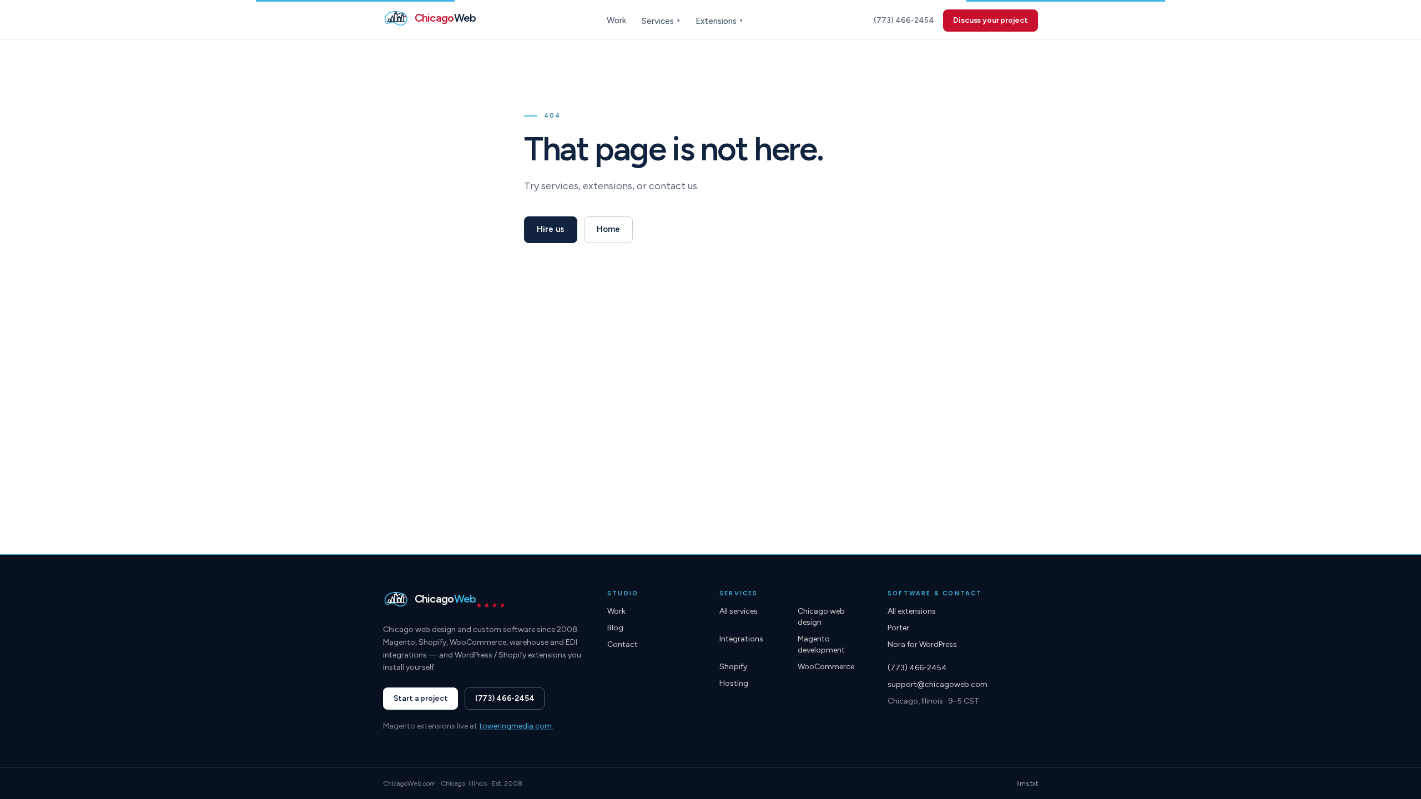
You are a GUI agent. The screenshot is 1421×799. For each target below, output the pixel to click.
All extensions (912, 611)
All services (738, 611)
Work (616, 21)
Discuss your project (990, 20)
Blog (615, 628)
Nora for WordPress (922, 644)
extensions (607, 186)
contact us (673, 186)
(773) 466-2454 (904, 20)
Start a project (421, 698)
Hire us (550, 229)
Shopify (733, 666)
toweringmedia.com (515, 726)
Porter (898, 628)
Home (608, 229)
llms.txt (1027, 783)
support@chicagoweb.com (937, 684)
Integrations (741, 639)
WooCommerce (826, 666)
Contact (622, 644)
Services (661, 21)
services (559, 186)
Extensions (719, 21)
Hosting (733, 683)
